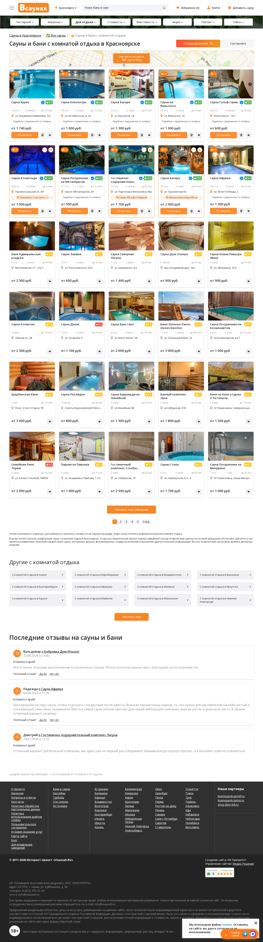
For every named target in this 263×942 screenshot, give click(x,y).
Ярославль (192, 827)
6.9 (199, 254)
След (146, 521)
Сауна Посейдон (73, 394)
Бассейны (59, 793)
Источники (60, 806)
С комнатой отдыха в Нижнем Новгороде (218, 600)
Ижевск (100, 818)
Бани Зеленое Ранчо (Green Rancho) (175, 326)
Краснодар (132, 801)
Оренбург (161, 793)
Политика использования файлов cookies (26, 817)
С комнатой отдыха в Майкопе (94, 598)
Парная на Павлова (75, 464)
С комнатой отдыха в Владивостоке (159, 574)
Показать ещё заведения (131, 509)
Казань (99, 827)
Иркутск (100, 823)
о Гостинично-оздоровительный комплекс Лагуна (78, 735)
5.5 (199, 394)
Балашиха (101, 793)
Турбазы (58, 797)
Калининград (133, 789)
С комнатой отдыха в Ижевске (156, 586)
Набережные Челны (133, 820)
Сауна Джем (70, 324)
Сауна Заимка (71, 254)
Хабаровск (192, 814)
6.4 (50, 254)
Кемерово (131, 793)
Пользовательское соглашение (23, 826)
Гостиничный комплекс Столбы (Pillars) (124, 466)
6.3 (149, 464)
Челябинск (192, 823)
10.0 (49, 178)
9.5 (199, 102)
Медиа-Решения (243, 864)
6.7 (50, 394)
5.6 (149, 254)
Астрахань (101, 789)
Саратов (160, 823)
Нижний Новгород (137, 826)
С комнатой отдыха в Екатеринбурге (35, 586)
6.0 (199, 324)
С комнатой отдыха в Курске (29, 598)
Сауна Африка (220, 178)
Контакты (17, 801)
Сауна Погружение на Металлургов (74, 180)
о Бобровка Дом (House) (60, 651)
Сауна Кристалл (122, 324)
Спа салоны (60, 801)
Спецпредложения (196, 43)
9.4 (100, 102)
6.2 (100, 254)
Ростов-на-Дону (165, 806)
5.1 (249, 394)
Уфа (188, 810)
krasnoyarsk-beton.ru (231, 800)
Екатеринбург (103, 814)
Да (43, 674)
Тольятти (191, 789)
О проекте (18, 789)
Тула (188, 797)
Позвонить (25, 135)
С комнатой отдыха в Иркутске (219, 586)
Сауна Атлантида (24, 178)
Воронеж (101, 810)
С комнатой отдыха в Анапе (29, 574)
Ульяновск (192, 806)
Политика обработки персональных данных (25, 807)
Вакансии (17, 793)
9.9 (149, 102)
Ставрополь (163, 827)
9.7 (50, 102)
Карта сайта (19, 836)
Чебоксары (192, 818)
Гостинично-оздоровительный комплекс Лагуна (123, 180)
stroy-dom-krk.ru (228, 804)
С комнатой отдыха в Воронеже (219, 574)
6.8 (50, 324)
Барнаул (100, 797)
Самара (160, 814)
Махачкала (132, 810)
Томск (189, 793)
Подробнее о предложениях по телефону (32, 121)
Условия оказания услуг (27, 831)
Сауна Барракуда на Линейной (125, 396)
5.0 (100, 324)
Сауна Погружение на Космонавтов (225, 326)
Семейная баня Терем (22, 466)
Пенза (159, 797)
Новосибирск (133, 830)
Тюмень (190, 801)
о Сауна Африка (51, 689)
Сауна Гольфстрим (224, 102)
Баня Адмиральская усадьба (26, 256)
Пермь (159, 801)
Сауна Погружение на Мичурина (225, 466)
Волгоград (101, 806)
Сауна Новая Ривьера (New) (226, 256)
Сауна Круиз (20, 102)
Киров (129, 797)
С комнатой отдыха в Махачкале (157, 598)
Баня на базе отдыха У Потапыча (225, 396)
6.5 (149, 324)
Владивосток (103, 801)
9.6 (100, 178)
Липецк (129, 806)
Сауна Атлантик (23, 324)
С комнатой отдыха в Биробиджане (97, 574)
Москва (130, 814)
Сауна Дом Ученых (174, 254)
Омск (158, 789)
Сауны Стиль (169, 464)
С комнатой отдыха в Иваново (93, 586)
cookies (227, 924)
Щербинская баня (24, 394)
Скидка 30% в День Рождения (133, 197)
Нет (54, 674)
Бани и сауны (61, 789)
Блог (14, 840)
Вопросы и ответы (23, 797)
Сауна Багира (120, 102)
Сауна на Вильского (168, 104)
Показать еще (131, 617)
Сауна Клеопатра (73, 102)
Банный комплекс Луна (173, 396)
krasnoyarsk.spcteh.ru (231, 796)
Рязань (159, 810)
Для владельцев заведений (21, 846)
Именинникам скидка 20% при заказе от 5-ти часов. (193, 197)
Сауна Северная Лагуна (122, 256)
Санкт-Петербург (166, 818)
